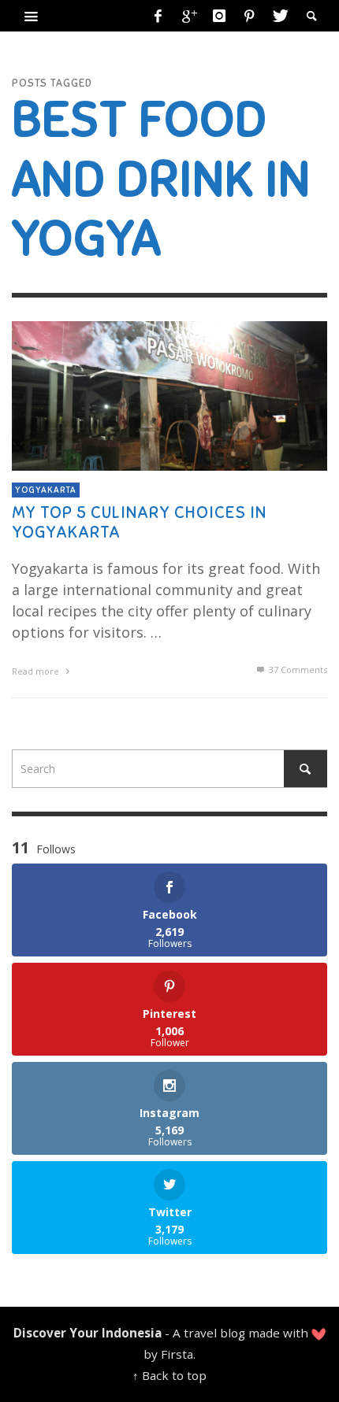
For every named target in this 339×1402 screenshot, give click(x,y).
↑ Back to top (169, 1375)
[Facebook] (158, 15)
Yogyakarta (45, 489)
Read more (36, 671)
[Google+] (188, 15)
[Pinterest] (249, 15)
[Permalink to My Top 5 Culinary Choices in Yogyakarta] (169, 394)
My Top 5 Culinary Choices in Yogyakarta (139, 522)
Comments (298, 669)
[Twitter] (279, 15)
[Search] (31, 15)
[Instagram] (219, 15)
